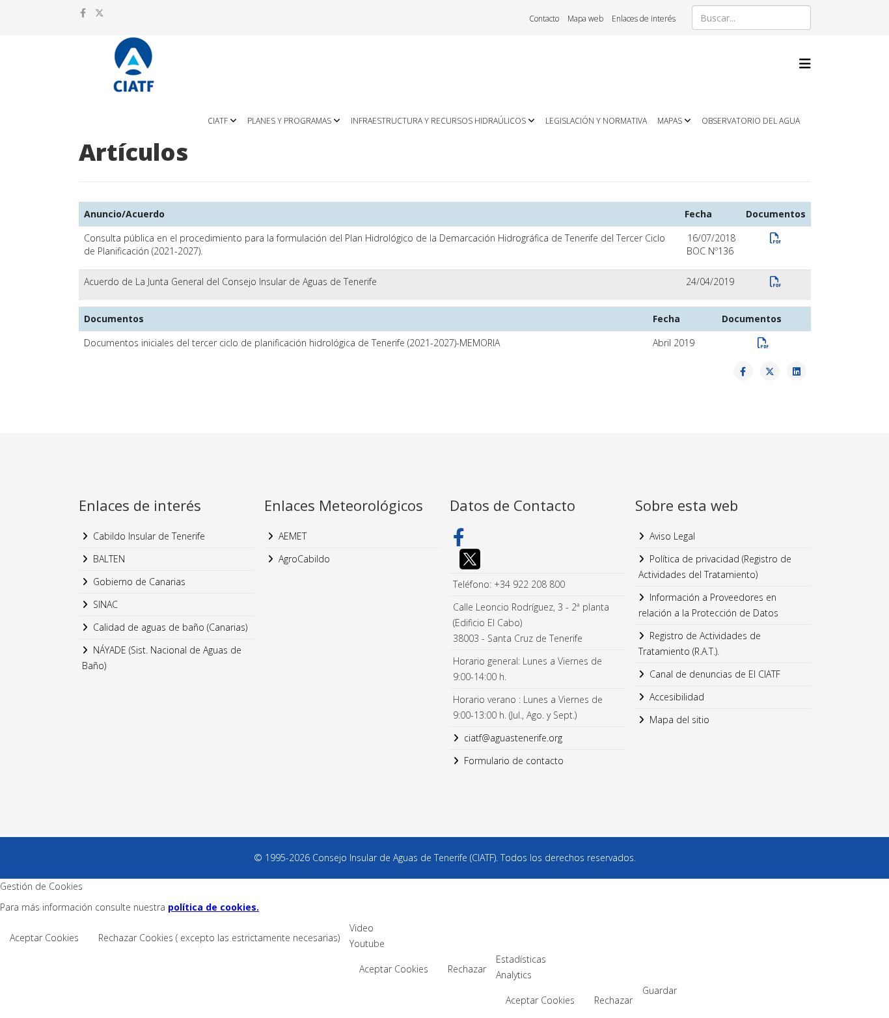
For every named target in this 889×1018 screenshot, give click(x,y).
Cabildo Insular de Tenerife (149, 536)
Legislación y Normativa (596, 120)
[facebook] (83, 13)
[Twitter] (537, 559)
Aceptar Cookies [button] (44, 937)
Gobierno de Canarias (139, 581)
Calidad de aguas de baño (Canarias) (170, 627)
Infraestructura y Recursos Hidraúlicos (438, 120)
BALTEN (109, 559)
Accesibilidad (677, 697)
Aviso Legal (672, 536)
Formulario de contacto (514, 760)
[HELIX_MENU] (805, 63)
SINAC (105, 604)
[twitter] (99, 13)
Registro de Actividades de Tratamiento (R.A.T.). (699, 643)
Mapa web (585, 18)
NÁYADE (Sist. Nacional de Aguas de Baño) (161, 658)
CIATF (218, 120)
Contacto (544, 18)
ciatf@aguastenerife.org (513, 738)
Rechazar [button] (467, 969)
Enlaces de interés (644, 18)
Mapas (669, 120)
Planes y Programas (289, 120)
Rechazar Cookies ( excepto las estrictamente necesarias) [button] (219, 937)
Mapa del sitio (679, 719)
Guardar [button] (659, 990)
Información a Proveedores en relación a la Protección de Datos (708, 605)
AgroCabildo (304, 559)
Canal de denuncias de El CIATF (715, 674)
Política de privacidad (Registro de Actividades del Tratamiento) (714, 567)
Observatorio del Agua (751, 120)
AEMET (293, 536)
